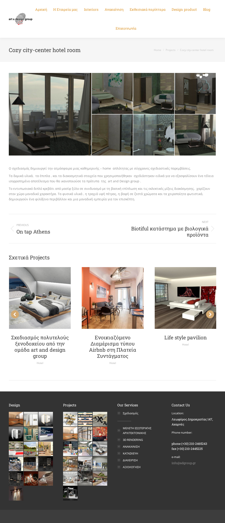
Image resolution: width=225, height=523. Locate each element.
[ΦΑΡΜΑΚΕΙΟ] (16, 419)
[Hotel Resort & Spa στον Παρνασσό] (31, 463)
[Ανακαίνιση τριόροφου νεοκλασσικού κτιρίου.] (70, 463)
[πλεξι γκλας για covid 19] (16, 463)
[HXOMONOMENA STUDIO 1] (31, 419)
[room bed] (112, 93)
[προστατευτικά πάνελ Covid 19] (31, 449)
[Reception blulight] (45, 434)
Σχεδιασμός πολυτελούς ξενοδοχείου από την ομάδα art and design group (40, 346)
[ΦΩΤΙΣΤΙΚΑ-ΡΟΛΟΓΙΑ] (85, 419)
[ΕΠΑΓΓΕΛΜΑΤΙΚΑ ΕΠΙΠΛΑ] (100, 419)
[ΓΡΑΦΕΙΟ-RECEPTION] (70, 434)
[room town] (50, 114)
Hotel (40, 363)
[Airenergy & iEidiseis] (100, 463)
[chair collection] (45, 463)
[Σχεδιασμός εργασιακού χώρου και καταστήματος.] (85, 449)
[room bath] (154, 135)
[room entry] (112, 135)
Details (40, 298)
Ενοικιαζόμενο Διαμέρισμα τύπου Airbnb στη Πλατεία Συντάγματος (112, 346)
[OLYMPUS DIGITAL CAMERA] (16, 493)
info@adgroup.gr (184, 463)
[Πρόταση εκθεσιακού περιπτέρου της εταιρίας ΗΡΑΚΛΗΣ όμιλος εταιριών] (70, 493)
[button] (15, 314)
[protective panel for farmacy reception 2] (45, 449)
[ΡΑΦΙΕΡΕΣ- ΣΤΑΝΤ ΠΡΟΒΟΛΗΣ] (85, 434)
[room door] (154, 93)
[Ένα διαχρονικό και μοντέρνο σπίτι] (85, 463)
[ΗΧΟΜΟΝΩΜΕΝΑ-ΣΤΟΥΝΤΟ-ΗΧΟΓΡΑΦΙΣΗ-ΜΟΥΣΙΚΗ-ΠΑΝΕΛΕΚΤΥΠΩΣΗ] (16, 434)
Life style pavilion (185, 337)
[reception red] (16, 449)
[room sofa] (195, 93)
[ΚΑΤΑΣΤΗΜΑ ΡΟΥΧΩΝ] (70, 419)
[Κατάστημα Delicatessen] (100, 478)
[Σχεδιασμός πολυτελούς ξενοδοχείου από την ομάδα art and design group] (100, 449)
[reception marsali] (31, 434)
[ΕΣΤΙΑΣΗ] (100, 434)
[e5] (45, 478)
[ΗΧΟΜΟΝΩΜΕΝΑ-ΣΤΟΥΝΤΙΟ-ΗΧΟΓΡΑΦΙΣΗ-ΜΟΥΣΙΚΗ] (45, 419)
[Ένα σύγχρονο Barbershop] (85, 478)
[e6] (31, 478)
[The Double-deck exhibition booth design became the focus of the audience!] (70, 449)
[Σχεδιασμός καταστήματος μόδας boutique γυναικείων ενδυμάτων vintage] (70, 478)
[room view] (195, 135)
